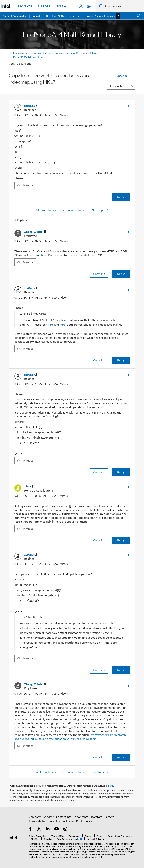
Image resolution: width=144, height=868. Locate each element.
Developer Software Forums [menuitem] (61, 16)
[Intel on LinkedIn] (48, 829)
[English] (88, 6)
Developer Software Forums (46, 53)
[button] (128, 106)
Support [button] (44, 6)
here (32, 255)
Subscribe (121, 76)
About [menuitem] (36, 16)
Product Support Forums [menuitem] (99, 16)
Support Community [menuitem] (14, 16)
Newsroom (81, 817)
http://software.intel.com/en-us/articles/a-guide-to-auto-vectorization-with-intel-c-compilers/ (70, 737)
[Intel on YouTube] (57, 829)
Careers (109, 817)
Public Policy (84, 821)
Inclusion (68, 821)
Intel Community (18, 53)
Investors (96, 817)
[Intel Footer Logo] (13, 837)
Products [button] (25, 6)
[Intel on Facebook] (30, 829)
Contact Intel (64, 817)
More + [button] (61, 6)
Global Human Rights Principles (53, 854)
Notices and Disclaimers (113, 849)
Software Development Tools (82, 53)
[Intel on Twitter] (39, 829)
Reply (121, 197)
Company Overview (41, 817)
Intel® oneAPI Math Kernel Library (27, 57)
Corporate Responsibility (44, 821)
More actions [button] (118, 86)
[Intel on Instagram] (65, 829)
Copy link (99, 274)
